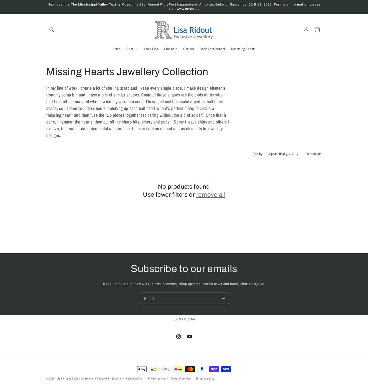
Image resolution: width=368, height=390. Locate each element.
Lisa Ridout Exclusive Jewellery (76, 378)
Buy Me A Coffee (184, 319)
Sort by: (258, 154)
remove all (210, 194)
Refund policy (134, 378)
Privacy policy (156, 378)
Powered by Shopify (109, 378)
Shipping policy (205, 378)
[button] (51, 29)
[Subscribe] (223, 298)
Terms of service (180, 378)
